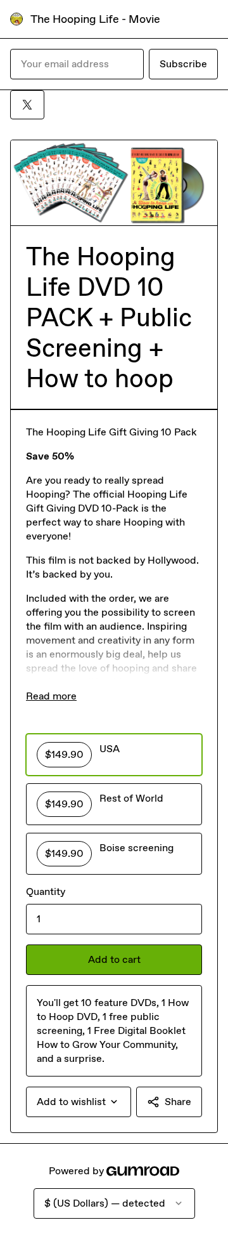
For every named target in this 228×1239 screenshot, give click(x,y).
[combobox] (78, 1102)
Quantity (45, 891)
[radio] (114, 755)
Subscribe (183, 64)
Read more (51, 696)
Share (178, 1102)
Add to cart (114, 959)
